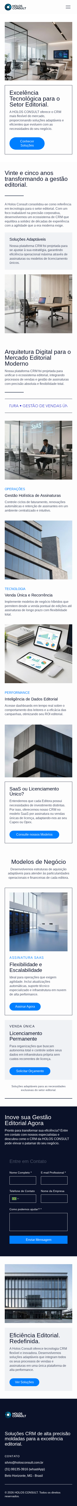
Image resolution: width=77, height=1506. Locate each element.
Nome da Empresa (52, 1191)
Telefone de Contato (22, 1191)
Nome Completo (20, 1172)
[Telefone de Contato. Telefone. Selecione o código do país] (16, 1198)
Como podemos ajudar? (25, 1209)
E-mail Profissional (53, 1172)
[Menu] (68, 7)
